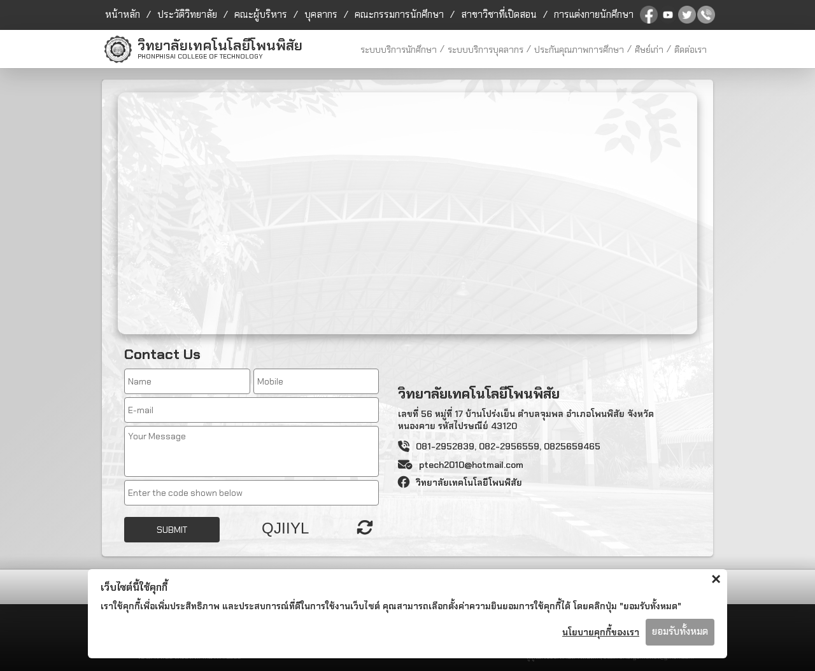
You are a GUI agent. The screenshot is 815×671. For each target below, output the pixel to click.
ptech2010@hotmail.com (471, 464)
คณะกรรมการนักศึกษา (399, 14)
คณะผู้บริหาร (260, 14)
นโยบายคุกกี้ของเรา (600, 632)
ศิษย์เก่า (649, 49)
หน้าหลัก (122, 14)
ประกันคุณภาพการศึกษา (579, 49)
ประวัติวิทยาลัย (187, 14)
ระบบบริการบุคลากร (485, 49)
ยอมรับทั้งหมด (680, 631)
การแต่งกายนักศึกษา (594, 14)
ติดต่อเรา (690, 49)
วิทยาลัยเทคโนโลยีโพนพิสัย (469, 482)
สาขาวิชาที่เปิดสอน (499, 14)
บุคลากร (320, 14)
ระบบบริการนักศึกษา (398, 49)
